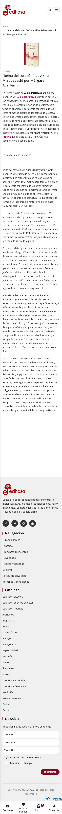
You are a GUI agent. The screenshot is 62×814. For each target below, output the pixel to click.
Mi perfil (7, 569)
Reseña (6, 71)
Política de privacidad (14, 575)
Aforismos (8, 614)
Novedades (9, 557)
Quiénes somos (11, 539)
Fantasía (7, 656)
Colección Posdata (12, 608)
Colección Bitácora (12, 596)
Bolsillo (6, 626)
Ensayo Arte (9, 644)
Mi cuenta (54, 810)
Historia (7, 662)
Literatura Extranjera (14, 686)
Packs (5, 710)
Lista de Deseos (23, 810)
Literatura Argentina (13, 680)
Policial (6, 704)
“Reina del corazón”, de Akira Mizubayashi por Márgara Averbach (25, 80)
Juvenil (6, 674)
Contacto (7, 545)
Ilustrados (8, 668)
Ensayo (6, 638)
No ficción (8, 692)
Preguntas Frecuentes (15, 551)
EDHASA (29, 789)
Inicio (5, 26)
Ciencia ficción (10, 632)
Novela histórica (11, 698)
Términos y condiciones (15, 581)
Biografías (8, 620)
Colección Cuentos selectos (18, 602)
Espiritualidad (10, 650)
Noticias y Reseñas (13, 563)
